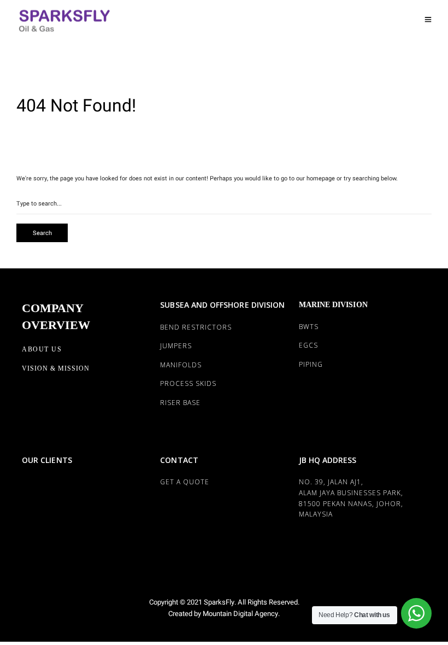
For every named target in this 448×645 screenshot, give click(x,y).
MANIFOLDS (181, 365)
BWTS (309, 326)
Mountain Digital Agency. (240, 613)
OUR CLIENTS (47, 460)
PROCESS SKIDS (188, 383)
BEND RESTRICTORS (196, 327)
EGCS (308, 345)
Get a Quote (184, 481)
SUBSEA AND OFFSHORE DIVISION (222, 305)
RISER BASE (180, 402)
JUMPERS (176, 345)
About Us (42, 349)
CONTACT (179, 460)
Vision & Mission (56, 368)
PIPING (311, 364)
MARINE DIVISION (333, 305)
